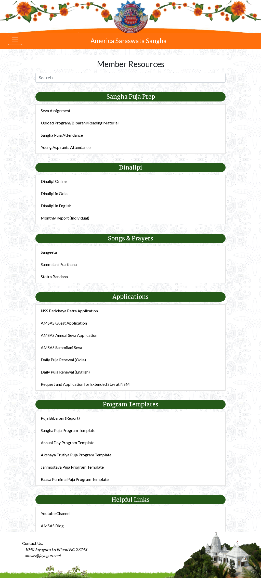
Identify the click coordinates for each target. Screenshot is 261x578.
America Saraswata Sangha (128, 40)
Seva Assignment (55, 110)
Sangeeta (49, 252)
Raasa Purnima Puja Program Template (75, 479)
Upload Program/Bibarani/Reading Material (80, 122)
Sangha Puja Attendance (62, 135)
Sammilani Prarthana (59, 264)
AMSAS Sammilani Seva (61, 347)
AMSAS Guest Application (64, 322)
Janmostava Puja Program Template (72, 467)
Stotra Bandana (54, 276)
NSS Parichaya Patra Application (69, 310)
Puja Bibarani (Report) (60, 418)
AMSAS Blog (52, 525)
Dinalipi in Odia (54, 193)
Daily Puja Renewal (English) (65, 371)
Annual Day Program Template (67, 442)
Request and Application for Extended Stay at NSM (85, 384)
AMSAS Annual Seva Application (69, 335)
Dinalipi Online (54, 181)
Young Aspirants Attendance (65, 147)
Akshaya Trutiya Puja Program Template (76, 454)
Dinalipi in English (56, 205)
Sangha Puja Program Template (68, 430)
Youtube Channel (55, 513)
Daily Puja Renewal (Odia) (63, 359)
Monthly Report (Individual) (65, 217)
